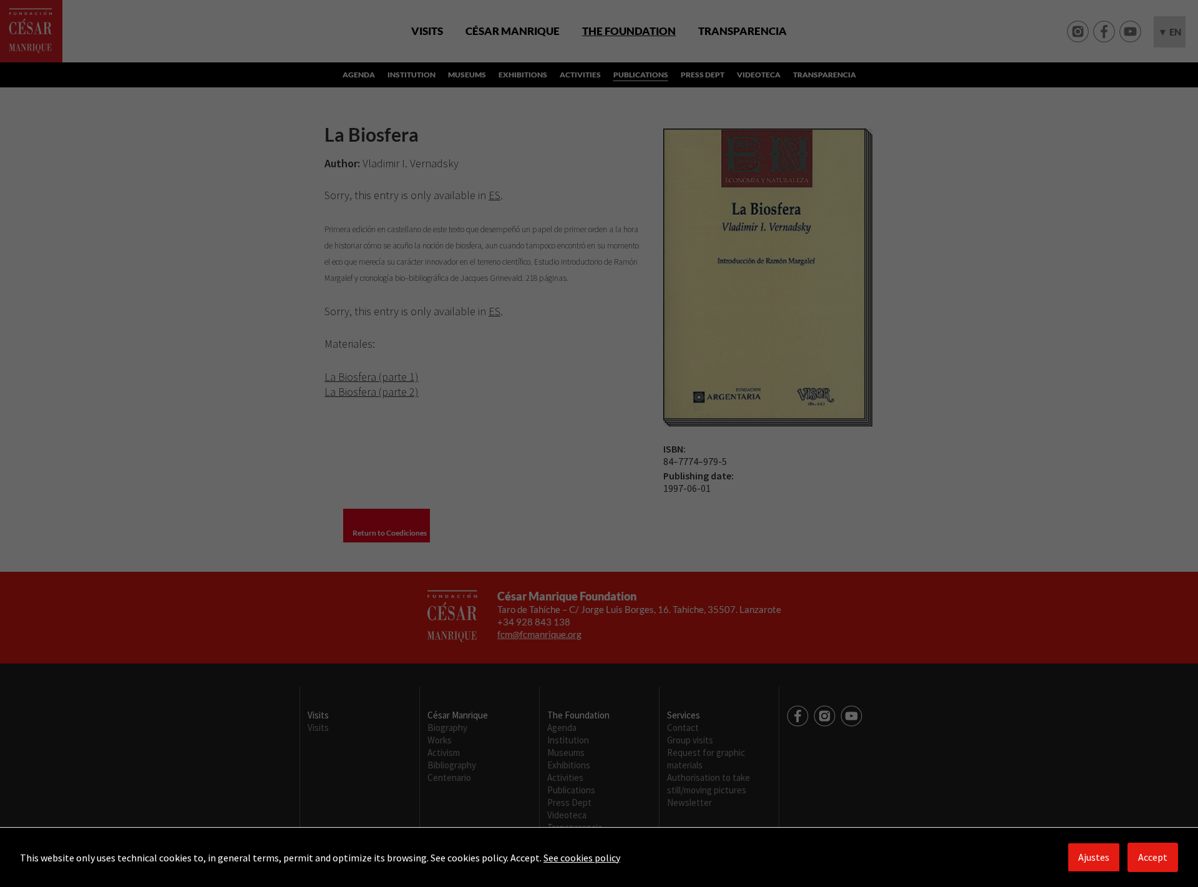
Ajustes (1093, 857)
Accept (1152, 857)
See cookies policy (581, 857)
